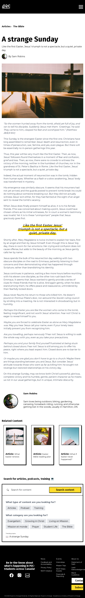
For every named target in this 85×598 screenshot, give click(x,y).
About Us (75, 559)
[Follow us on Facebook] (11, 575)
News (43, 559)
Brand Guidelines (75, 574)
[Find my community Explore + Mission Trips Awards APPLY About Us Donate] (81, 6)
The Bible (18, 26)
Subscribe (79, 587)
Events (59, 559)
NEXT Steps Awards (60, 570)
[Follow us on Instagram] (19, 575)
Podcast (25, 508)
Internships (60, 562)
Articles (6, 26)
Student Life (50, 526)
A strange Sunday (19, 536)
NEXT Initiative (46, 571)
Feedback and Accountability (46, 563)
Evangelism (14, 521)
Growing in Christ (34, 521)
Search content (65, 489)
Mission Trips (61, 566)
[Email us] (27, 575)
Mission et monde (17, 526)
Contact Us (79, 580)
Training (38, 508)
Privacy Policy (46, 568)
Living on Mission (58, 521)
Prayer (35, 526)
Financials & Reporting (60, 575)
